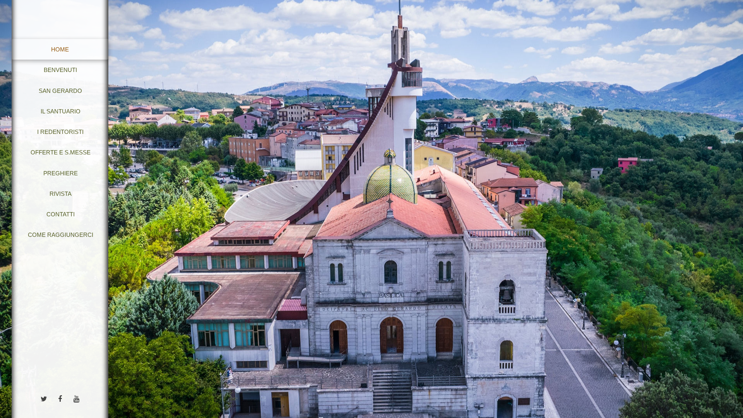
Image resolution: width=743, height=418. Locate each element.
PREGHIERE (60, 173)
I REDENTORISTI (60, 131)
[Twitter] (43, 398)
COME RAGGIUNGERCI (60, 234)
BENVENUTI (60, 70)
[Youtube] (76, 398)
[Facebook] (60, 398)
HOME (60, 49)
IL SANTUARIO (60, 111)
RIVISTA (61, 193)
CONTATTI (60, 214)
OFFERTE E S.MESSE (61, 152)
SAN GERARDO (60, 90)
